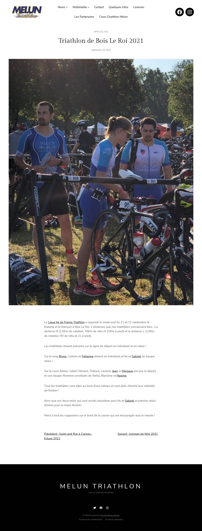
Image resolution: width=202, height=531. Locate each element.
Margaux (127, 371)
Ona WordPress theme (109, 515)
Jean (115, 371)
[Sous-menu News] (67, 7)
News (61, 7)
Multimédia (80, 7)
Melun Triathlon (101, 486)
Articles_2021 (101, 31)
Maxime (122, 376)
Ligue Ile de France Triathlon (66, 322)
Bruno (62, 356)
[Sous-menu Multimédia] (88, 7)
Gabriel (136, 356)
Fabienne (88, 356)
